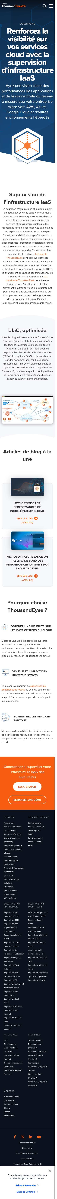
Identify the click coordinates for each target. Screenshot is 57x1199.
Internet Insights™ (11, 860)
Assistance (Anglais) (37, 1082)
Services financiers (36, 827)
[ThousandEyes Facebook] (15, 1137)
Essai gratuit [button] (27, 786)
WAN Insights (10, 898)
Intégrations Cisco (36, 927)
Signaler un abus (35, 1040)
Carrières (8, 1100)
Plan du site (27, 1148)
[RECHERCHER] (44, 6)
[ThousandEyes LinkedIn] (30, 1137)
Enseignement (34, 823)
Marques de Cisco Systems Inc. (26, 1164)
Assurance (8, 823)
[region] (27, 1182)
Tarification (8, 875)
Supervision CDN (11, 920)
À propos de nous (11, 1097)
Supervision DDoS (11, 942)
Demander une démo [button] (27, 800)
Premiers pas (33, 1063)
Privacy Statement (26, 1185)
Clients (7, 1108)
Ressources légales (27, 1143)
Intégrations (9, 864)
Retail (30, 845)
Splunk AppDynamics (37, 976)
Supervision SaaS (11, 999)
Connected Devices (12, 834)
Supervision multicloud (14, 984)
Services (31, 1070)
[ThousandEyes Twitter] (22, 1137)
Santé (30, 834)
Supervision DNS (11, 946)
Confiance (32, 1085)
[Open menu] (50, 6)
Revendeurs (9, 1115)
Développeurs (10, 1044)
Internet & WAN (10, 857)
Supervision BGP (11, 916)
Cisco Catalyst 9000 (36, 916)
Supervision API (11, 912)
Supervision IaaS (11, 973)
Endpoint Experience (13, 845)
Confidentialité (27, 1159)
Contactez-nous (11, 1104)
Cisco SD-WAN (34, 931)
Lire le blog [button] (25, 520)
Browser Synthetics (12, 827)
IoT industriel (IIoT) (12, 976)
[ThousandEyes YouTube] (39, 1137)
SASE (6, 1003)
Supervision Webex (36, 980)
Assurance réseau (11, 988)
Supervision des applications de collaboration (11, 927)
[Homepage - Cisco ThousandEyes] (16, 5)
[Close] (49, 1170)
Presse (7, 1112)
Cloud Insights (10, 830)
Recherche (8, 1067)
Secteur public (34, 830)
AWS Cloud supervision (38, 912)
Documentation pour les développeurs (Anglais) (37, 1055)
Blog (6, 1040)
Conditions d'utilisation (26, 1153)
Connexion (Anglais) (37, 1067)
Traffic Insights (10, 894)
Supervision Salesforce (38, 973)
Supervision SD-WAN (13, 1006)
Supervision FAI (11, 980)
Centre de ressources (13, 1063)
